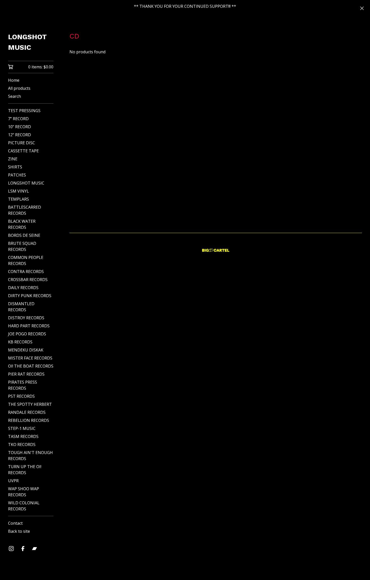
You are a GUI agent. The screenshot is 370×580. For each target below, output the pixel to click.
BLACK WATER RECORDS (21, 224)
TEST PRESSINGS (24, 110)
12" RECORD (19, 135)
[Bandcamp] (34, 548)
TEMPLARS (18, 199)
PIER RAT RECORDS (26, 374)
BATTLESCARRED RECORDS (24, 210)
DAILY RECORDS (23, 287)
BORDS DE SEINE (24, 235)
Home (13, 80)
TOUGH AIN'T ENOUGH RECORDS (30, 455)
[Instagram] (11, 548)
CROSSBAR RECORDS (28, 279)
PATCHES (17, 175)
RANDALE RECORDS (27, 412)
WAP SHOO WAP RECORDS (23, 492)
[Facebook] (23, 548)
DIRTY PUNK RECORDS (29, 295)
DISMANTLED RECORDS (21, 307)
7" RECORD (18, 118)
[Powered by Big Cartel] (215, 250)
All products (19, 88)
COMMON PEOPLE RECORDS (25, 260)
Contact (15, 523)
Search (14, 96)
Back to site (19, 531)
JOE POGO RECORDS (27, 334)
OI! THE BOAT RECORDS (30, 366)
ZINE (12, 159)
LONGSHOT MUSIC (27, 42)
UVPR (13, 480)
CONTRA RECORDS (26, 271)
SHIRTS (15, 167)
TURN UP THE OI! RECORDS (24, 469)
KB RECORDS (20, 342)
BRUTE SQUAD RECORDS (22, 246)
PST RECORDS (21, 396)
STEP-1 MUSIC (21, 428)
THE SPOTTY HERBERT (30, 404)
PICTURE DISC (21, 143)
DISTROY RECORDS (26, 318)
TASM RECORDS (23, 436)
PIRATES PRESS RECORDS (22, 385)
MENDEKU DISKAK (25, 350)
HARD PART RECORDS (29, 326)
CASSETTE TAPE (23, 151)
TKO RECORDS (21, 444)
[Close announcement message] (362, 8)
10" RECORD (19, 126)
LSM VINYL (18, 191)
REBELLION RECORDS (28, 420)
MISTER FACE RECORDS (30, 358)
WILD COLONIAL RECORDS (24, 506)
